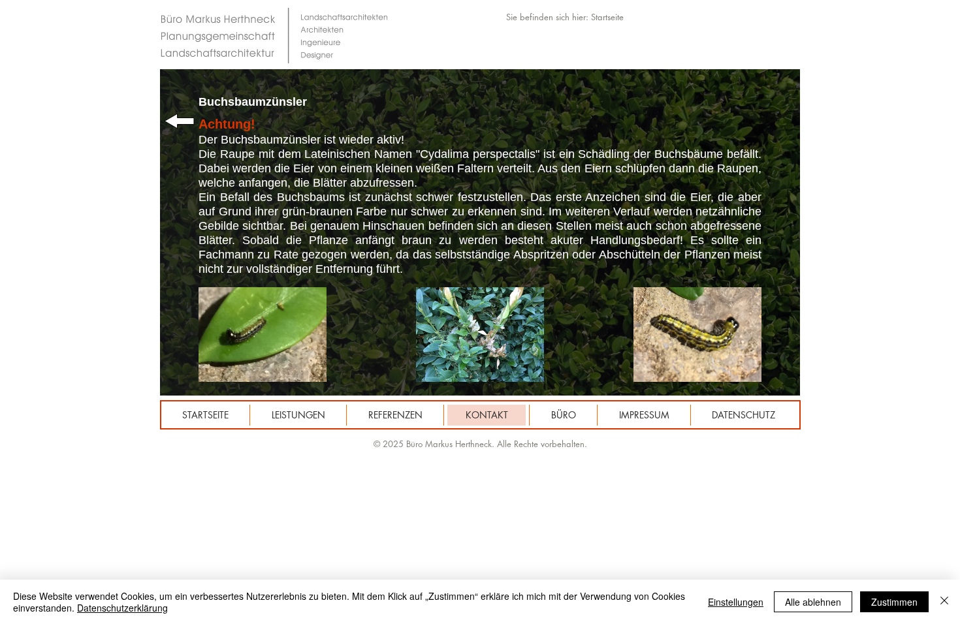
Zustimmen (894, 601)
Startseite (607, 17)
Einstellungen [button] (735, 601)
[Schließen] (944, 602)
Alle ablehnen (813, 601)
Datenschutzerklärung (122, 607)
